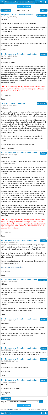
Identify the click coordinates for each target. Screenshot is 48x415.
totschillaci (41, 104)
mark (43, 348)
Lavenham (41, 15)
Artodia (45, 409)
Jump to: (3, 402)
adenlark (42, 280)
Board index (5, 413)
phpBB (10, 409)
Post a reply (6, 10)
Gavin (43, 54)
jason (43, 380)
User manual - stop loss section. (12, 267)
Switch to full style (24, 6)
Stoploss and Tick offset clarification (19, 2)
